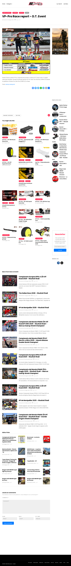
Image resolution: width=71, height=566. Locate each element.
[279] (26, 157)
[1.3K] (9, 409)
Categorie (9, 4)
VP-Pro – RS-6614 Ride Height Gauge (25, 220)
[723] (42, 196)
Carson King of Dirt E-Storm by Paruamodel (33, 470)
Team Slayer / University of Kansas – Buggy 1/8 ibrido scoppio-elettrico (9, 461)
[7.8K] (9, 347)
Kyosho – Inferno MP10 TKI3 (62, 163)
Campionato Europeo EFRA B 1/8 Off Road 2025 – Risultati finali (32, 356)
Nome (3, 516)
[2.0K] (9, 378)
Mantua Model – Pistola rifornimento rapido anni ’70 (9, 450)
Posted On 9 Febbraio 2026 (25, 310)
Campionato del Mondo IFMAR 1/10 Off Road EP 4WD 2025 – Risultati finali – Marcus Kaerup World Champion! (33, 324)
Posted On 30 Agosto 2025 (25, 375)
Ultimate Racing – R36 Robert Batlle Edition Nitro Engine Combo (60, 138)
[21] (9, 135)
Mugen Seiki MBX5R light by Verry (9, 479)
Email (20, 516)
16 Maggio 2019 (39, 245)
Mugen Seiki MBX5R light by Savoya (34, 479)
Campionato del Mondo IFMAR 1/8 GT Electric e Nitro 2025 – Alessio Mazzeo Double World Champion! (33, 340)
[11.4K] (9, 395)
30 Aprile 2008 (31, 473)
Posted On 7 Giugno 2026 (24, 295)
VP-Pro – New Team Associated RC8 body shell (41, 242)
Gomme (15, 12)
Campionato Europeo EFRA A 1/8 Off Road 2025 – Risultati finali (32, 387)
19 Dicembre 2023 (23, 186)
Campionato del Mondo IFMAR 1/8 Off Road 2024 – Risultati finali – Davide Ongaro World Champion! (33, 417)
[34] (9, 302)
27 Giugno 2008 (6, 473)
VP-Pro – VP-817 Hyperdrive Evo (7, 163)
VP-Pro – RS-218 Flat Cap (42, 201)
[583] (26, 178)
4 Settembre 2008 (32, 463)
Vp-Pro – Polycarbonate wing (42, 163)
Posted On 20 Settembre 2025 (26, 344)
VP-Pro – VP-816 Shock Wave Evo (8, 140)
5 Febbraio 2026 (39, 142)
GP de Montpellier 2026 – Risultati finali (34, 308)
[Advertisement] (26, 100)
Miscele (56, 562)
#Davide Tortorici (8, 115)
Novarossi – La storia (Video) (33, 438)
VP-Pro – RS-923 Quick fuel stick (25, 202)
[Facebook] (58, 263)
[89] (9, 286)
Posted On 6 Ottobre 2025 (25, 328)
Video (68, 562)
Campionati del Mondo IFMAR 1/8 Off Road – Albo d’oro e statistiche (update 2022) (9, 439)
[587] (9, 232)
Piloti (21, 12)
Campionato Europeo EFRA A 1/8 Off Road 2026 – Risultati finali (32, 278)
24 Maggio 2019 (22, 244)
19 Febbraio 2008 (31, 482)
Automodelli (35, 562)
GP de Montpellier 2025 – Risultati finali (34, 400)
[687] (9, 200)
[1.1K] (26, 236)
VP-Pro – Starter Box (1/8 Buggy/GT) (26, 140)
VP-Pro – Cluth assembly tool (42, 219)
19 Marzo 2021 (6, 208)
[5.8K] (9, 424)
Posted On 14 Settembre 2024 (25, 421)
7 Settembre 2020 (40, 203)
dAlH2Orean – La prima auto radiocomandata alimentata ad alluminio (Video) (34, 451)
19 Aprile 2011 (30, 456)
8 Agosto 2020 (22, 222)
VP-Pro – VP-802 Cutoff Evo (26, 241)
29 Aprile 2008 (6, 482)
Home (3, 4)
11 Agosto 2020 (22, 204)
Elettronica (41, 562)
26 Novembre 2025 (23, 163)
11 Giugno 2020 (39, 222)
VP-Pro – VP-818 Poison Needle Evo (42, 140)
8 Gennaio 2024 (39, 165)
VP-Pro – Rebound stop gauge (9, 238)
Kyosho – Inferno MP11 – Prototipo (63, 128)
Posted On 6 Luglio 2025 (24, 390)
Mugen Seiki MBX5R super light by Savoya (9, 470)
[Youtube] (61, 263)
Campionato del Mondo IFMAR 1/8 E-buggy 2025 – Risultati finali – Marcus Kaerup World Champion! (33, 371)
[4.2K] (9, 331)
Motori (61, 562)
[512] (42, 214)
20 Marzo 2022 (31, 441)
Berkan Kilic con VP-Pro (25, 162)
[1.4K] (42, 135)
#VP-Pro (18, 115)
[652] (26, 196)
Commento (5, 497)
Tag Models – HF (32, 461)
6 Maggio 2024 (6, 444)
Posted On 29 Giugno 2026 (25, 281)
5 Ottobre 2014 (6, 454)
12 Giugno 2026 (6, 142)
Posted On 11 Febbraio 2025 (25, 402)
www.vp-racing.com (10, 84)
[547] (26, 214)
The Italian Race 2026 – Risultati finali (33, 293)
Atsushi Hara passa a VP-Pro (8, 206)
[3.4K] (9, 316)
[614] (9, 157)
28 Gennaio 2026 (6, 165)
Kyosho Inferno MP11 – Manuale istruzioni (63, 121)
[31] (26, 135)
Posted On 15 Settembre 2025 (25, 359)
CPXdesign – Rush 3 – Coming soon (62, 114)
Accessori (22, 137)
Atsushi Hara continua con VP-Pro (25, 184)
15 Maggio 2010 (6, 464)
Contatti (14, 563)
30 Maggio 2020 (6, 240)
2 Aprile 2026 (22, 142)
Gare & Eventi (6, 12)
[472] (42, 157)
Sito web (37, 516)
